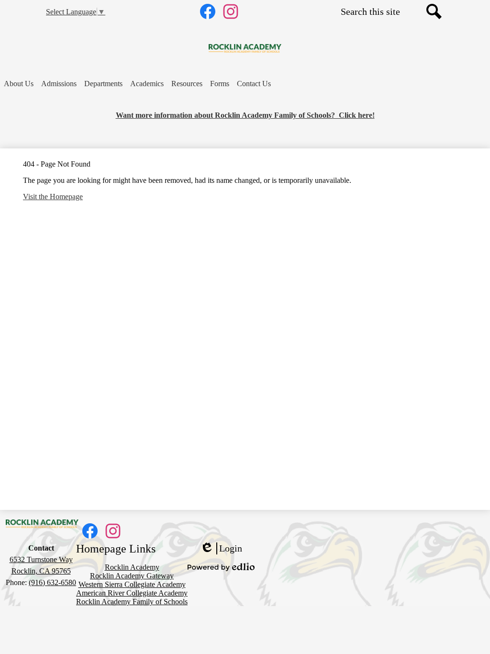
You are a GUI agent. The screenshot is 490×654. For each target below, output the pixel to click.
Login (221, 548)
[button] (18, 84)
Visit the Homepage (53, 196)
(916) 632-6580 (52, 582)
